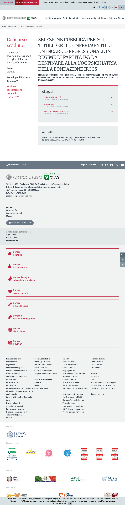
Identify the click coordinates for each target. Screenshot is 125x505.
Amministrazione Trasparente (74, 388)
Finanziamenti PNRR (70, 382)
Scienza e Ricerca (116, 18)
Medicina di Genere (70, 385)
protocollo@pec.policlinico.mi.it (19, 196)
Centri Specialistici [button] (71, 18)
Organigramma (68, 371)
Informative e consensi (15, 409)
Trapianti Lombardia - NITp (45, 373)
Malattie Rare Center (43, 365)
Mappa (9, 216)
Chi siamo (43, 2)
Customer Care (12, 210)
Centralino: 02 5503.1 (18, 165)
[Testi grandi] (93, 7)
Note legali (95, 376)
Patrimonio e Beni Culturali (73, 373)
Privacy (9, 418)
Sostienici (19, 2)
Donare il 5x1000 (17, 343)
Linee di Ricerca (97, 362)
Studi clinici (95, 368)
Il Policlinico (31, 2)
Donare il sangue (17, 253)
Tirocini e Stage (68, 403)
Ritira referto (11, 385)
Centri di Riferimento (43, 371)
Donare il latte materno (20, 266)
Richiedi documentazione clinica (19, 388)
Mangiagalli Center (42, 362)
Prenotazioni (11, 362)
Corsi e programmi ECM (72, 397)
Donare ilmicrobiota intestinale (24, 317)
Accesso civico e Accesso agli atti (104, 382)
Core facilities (96, 365)
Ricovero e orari (12, 382)
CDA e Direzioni (68, 368)
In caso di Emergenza (14, 368)
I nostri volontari (13, 403)
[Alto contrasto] (98, 7)
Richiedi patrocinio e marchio (103, 385)
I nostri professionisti (90, 18)
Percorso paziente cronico (16, 371)
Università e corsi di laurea (73, 400)
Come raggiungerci (14, 213)
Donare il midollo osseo (20, 304)
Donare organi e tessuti (20, 292)
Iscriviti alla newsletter (21, 223)
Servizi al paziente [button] (53, 18)
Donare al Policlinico (19, 330)
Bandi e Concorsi (76, 2)
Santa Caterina (40, 368)
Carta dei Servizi (69, 379)
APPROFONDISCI (60, 503)
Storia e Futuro (68, 362)
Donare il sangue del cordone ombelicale (24, 279)
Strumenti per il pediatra (72, 406)
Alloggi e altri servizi (14, 406)
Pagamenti (10, 365)
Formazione (64, 2)
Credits (94, 379)
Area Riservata (98, 394)
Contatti (91, 2)
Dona (85, 2)
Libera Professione (13, 373)
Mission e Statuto (69, 376)
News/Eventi (53, 2)
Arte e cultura (101, 2)
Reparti (104, 18)
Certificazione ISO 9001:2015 (103, 388)
